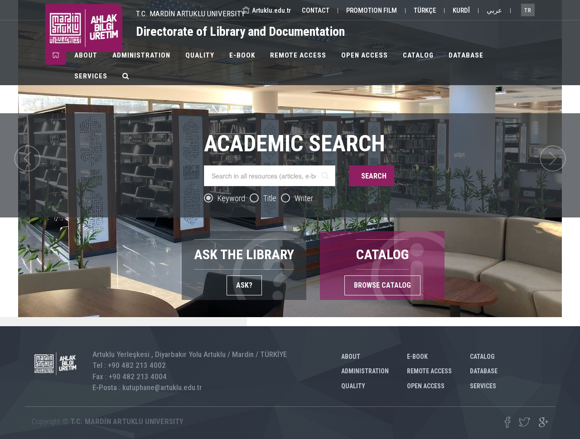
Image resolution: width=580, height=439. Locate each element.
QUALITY (199, 55)
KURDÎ (461, 10)
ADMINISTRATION (141, 55)
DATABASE (466, 55)
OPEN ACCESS (364, 55)
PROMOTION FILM (371, 10)
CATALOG (418, 55)
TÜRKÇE (425, 10)
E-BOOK (242, 55)
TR (528, 10)
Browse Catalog (382, 285)
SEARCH (374, 176)
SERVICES (90, 76)
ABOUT (85, 55)
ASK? (244, 285)
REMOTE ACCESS (298, 55)
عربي (494, 10)
